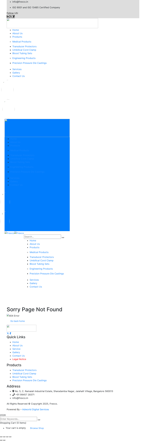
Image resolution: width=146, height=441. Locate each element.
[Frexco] (9, 232)
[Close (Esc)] (10, 436)
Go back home (17, 321)
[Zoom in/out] (1, 436)
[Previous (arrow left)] (1, 440)
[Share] (7, 436)
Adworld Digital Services (35, 409)
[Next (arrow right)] (4, 440)
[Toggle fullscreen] (4, 436)
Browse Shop (37, 428)
